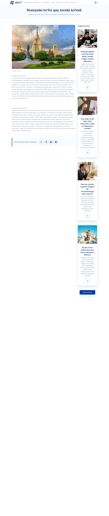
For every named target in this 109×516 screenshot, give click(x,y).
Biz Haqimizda (28, 2)
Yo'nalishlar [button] (45, 2)
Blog (53, 2)
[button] (97, 2)
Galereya (58, 2)
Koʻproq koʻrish (87, 292)
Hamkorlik (66, 2)
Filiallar (72, 2)
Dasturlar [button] (37, 2)
